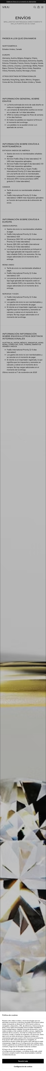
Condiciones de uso (9, 1055)
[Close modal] (23, 535)
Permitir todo (23, 1061)
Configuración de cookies (23, 1066)
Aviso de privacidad (27, 1053)
